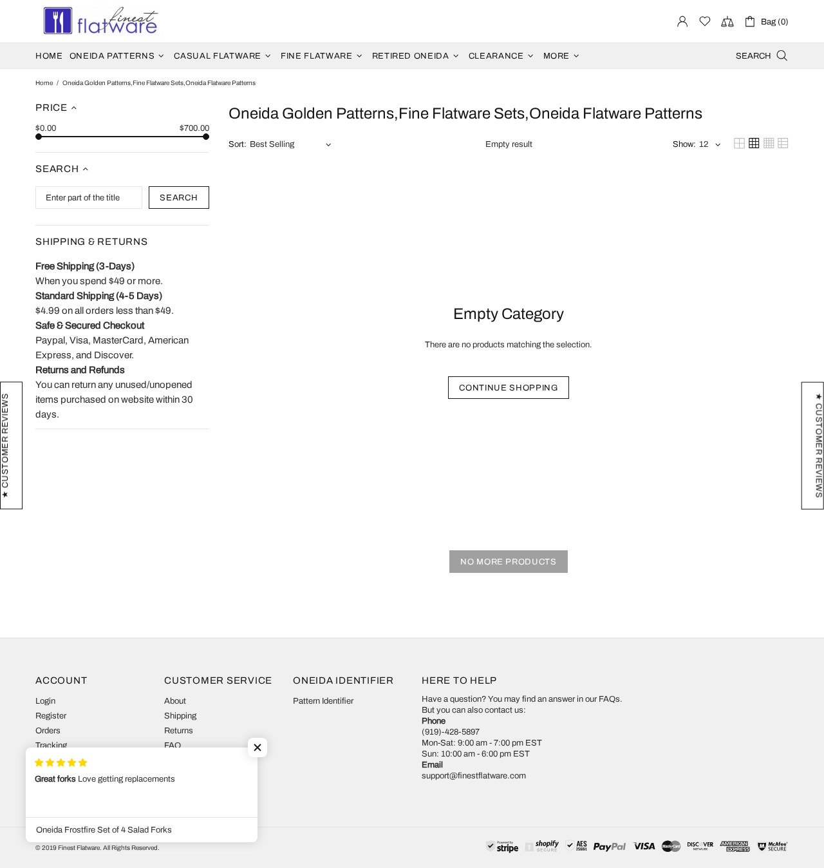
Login (45, 701)
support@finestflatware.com (474, 775)
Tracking (51, 745)
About (175, 701)
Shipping (180, 715)
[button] (257, 747)
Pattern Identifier (323, 701)
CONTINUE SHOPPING (508, 387)
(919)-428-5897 (451, 732)
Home (44, 82)
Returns (178, 730)
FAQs (609, 699)
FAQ (172, 745)
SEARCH (179, 197)
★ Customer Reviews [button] (818, 445)
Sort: (238, 144)
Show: (684, 144)
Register (50, 715)
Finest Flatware (99, 21)
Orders (48, 730)
